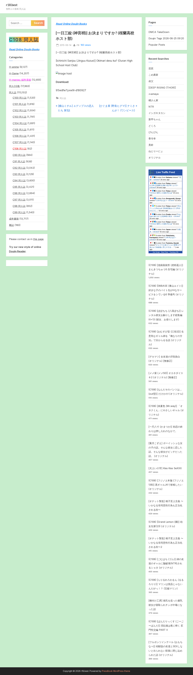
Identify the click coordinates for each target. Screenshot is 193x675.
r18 (77, 45)
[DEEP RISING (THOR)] (162, 87)
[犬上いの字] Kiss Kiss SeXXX (165, 468)
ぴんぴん (153, 132)
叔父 (151, 81)
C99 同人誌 (19, 212)
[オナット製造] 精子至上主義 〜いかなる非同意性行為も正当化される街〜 (166, 505)
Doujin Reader (17, 251)
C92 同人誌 (19, 167)
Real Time (164, 252)
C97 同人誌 (19, 199)
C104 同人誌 (20, 123)
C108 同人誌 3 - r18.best (165, 200)
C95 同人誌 (19, 186)
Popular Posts (157, 44)
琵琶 (151, 68)
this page (38, 239)
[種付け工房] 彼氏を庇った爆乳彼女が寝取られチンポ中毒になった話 (165, 605)
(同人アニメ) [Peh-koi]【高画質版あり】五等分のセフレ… (165, 208)
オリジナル (155, 157)
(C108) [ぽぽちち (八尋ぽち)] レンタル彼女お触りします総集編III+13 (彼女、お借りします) (166, 315)
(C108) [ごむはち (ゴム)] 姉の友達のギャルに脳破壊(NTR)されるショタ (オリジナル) (166, 563)
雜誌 (11, 225)
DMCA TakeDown (159, 32)
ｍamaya (153, 93)
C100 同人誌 (20, 97)
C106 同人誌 (20, 135)
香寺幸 (152, 138)
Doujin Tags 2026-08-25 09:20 (166, 38)
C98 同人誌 (19, 206)
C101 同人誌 (19, 104)
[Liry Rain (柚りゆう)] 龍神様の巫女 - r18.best (165, 215)
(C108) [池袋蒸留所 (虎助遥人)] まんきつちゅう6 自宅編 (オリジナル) (166, 269)
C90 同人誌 (19, 154)
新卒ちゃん (155, 119)
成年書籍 (14, 218)
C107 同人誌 (20, 142)
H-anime (14, 66)
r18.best (11, 5)
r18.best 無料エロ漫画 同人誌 (161, 193)
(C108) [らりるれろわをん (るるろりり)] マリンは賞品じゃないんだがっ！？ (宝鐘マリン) (166, 584)
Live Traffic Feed (165, 172)
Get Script (156, 252)
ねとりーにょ (156, 151)
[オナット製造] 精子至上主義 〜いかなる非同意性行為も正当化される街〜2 (166, 542)
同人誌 (63, 98)
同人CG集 (14, 86)
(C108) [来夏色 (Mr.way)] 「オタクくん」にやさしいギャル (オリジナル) (166, 410)
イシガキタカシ (157, 112)
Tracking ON (174, 252)
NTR (151, 106)
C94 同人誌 (19, 180)
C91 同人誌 (19, 161)
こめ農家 (153, 74)
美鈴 (151, 144)
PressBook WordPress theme (116, 671)
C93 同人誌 (19, 174)
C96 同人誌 (19, 193)
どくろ (152, 125)
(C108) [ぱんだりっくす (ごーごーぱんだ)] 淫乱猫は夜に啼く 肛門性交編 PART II (166, 626)
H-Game (14, 73)
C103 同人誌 (19, 116)
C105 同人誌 (19, 129)
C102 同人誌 (20, 110)
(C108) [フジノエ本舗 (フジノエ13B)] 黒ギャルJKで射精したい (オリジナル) (166, 485)
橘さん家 (153, 100)
